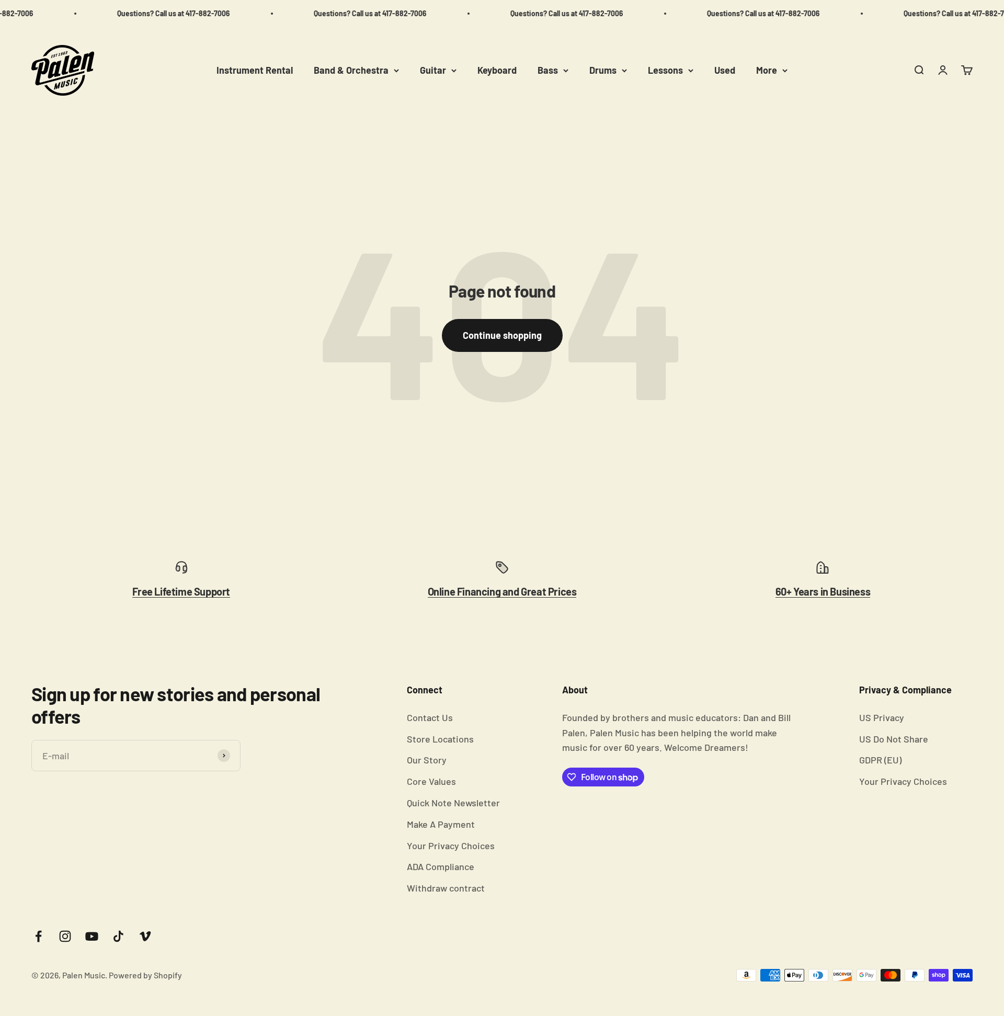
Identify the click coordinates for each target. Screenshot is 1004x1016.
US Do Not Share (893, 739)
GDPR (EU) (880, 760)
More (766, 70)
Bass (548, 70)
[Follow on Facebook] (38, 936)
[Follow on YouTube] (92, 936)
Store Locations (440, 739)
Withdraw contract (446, 888)
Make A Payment (441, 824)
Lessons (665, 70)
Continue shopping (502, 335)
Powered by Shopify (145, 975)
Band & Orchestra (351, 70)
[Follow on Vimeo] (145, 936)
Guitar (433, 70)
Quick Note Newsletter (453, 802)
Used (724, 70)
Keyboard (497, 70)
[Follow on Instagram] (65, 936)
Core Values (431, 781)
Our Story (427, 760)
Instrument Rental (254, 70)
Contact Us (430, 717)
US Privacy (881, 717)
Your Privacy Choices (451, 845)
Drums (603, 70)
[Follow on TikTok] (118, 936)
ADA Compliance (440, 866)
